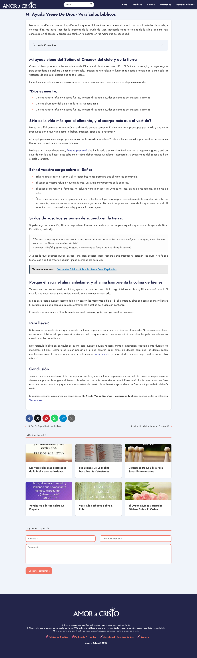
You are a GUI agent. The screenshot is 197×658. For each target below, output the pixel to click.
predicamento (101, 354)
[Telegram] (63, 418)
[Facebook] (29, 418)
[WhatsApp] (54, 418)
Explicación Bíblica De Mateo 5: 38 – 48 (150, 426)
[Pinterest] (46, 418)
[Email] (71, 418)
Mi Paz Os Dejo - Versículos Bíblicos (45, 426)
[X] (37, 418)
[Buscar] (91, 4)
